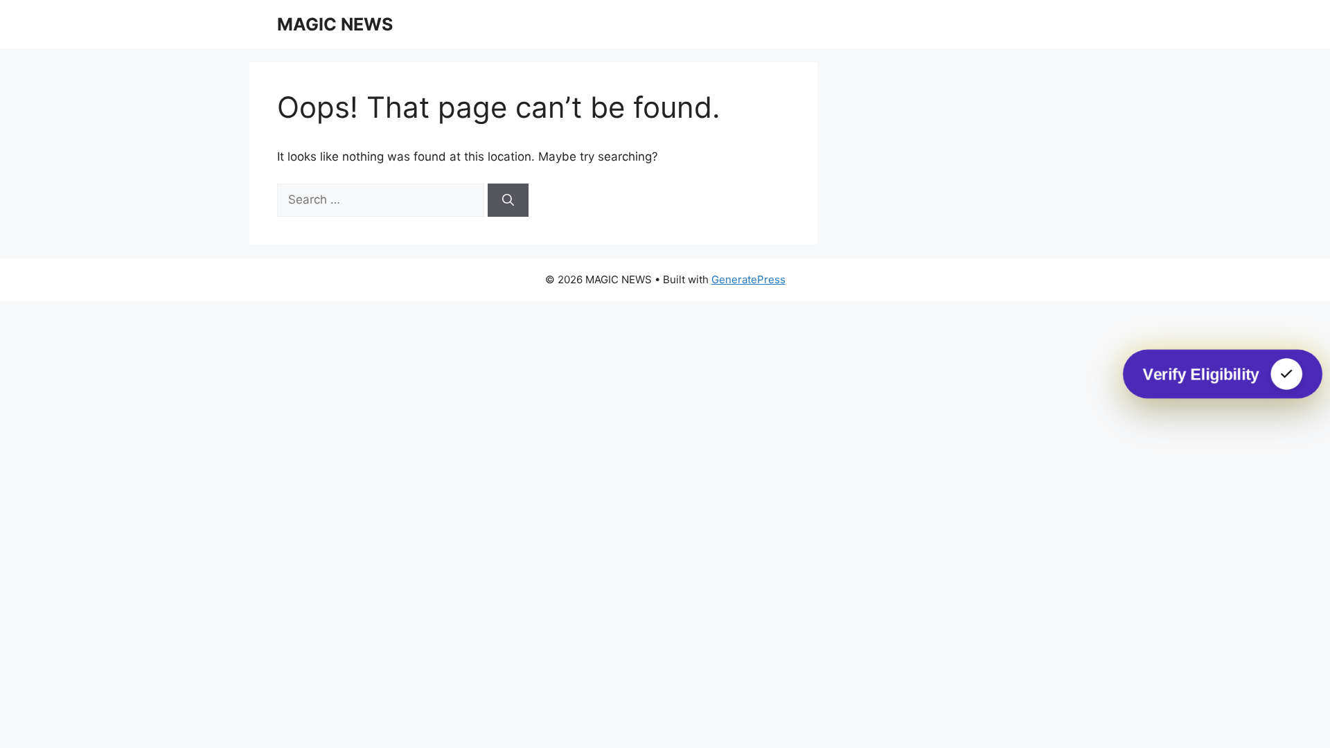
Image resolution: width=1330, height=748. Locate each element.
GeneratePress (748, 279)
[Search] (508, 200)
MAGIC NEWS (335, 24)
